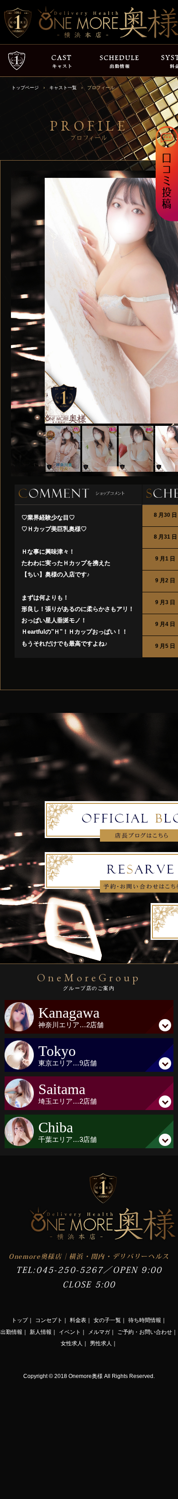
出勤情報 (11, 1332)
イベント (70, 1332)
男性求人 (101, 1343)
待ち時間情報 (144, 1320)
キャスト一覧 (63, 87)
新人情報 (41, 1332)
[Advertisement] (68, 1438)
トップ (19, 1320)
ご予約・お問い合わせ (144, 1332)
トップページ (25, 87)
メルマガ (99, 1332)
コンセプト (49, 1320)
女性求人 (72, 1343)
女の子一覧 (107, 1320)
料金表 (78, 1320)
